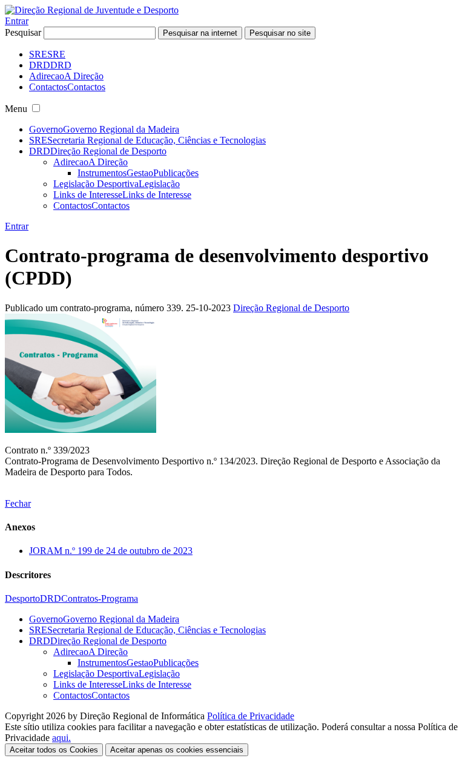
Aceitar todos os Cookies (54, 749)
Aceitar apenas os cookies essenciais (176, 749)
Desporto (22, 598)
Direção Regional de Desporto (291, 308)
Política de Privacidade (250, 716)
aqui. (61, 738)
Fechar (18, 503)
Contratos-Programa (99, 598)
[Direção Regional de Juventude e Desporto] (92, 10)
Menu (16, 109)
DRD (50, 598)
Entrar (16, 21)
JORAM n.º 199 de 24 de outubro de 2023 (111, 550)
